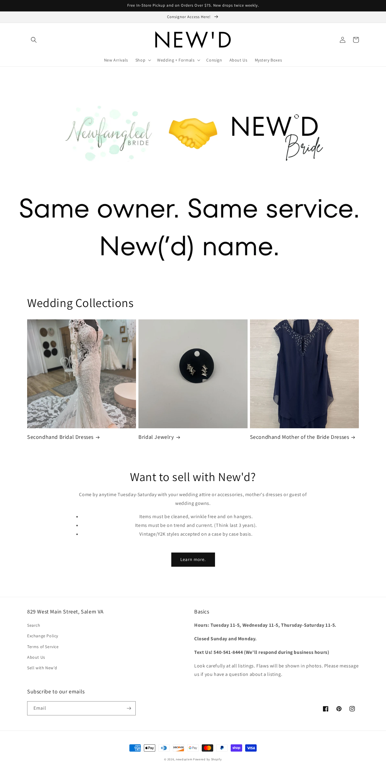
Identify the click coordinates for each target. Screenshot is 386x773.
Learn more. (193, 559)
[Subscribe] (128, 708)
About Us (36, 657)
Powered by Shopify (207, 759)
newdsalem (184, 759)
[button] (33, 39)
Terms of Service (43, 646)
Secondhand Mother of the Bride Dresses (299, 436)
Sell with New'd (42, 667)
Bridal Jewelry (156, 436)
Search (33, 625)
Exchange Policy (42, 635)
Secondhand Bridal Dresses (60, 436)
